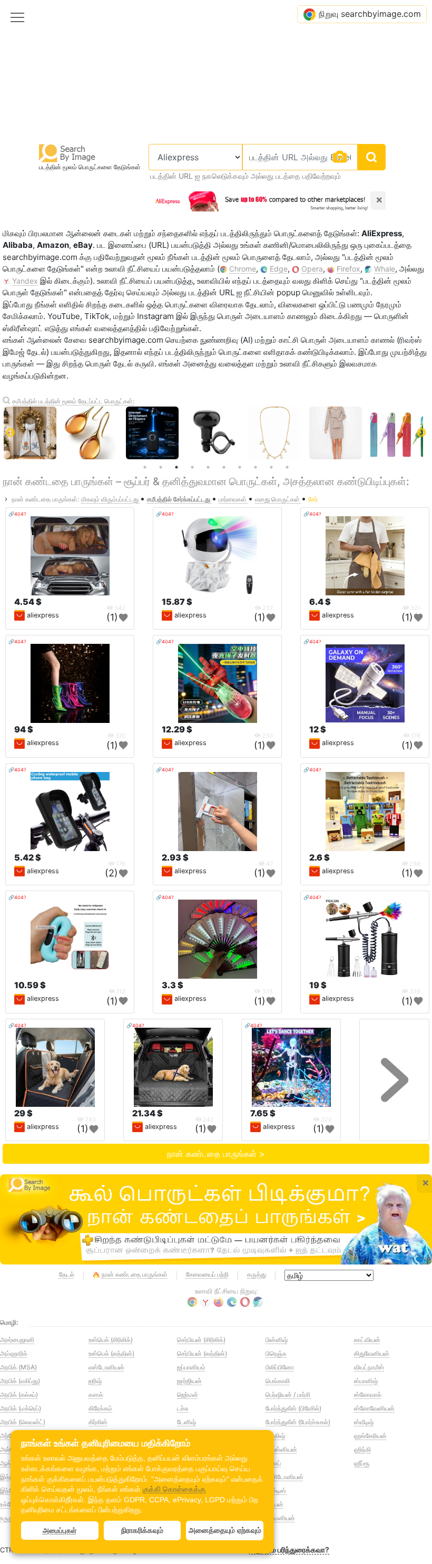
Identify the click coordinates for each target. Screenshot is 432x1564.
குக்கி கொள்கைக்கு (174, 1489)
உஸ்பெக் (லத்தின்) (111, 1353)
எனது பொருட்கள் (278, 499)
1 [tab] (145, 467)
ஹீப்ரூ (361, 1463)
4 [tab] (192, 467)
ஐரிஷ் (95, 1381)
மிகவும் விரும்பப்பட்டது (110, 499)
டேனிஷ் (186, 1422)
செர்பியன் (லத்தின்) (202, 1353)
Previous (10, 433)
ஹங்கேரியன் (370, 1436)
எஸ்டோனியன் (106, 1367)
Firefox (348, 268)
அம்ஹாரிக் (13, 1353)
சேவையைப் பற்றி (207, 1274)
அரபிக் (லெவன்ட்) (22, 1422)
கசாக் (96, 1394)
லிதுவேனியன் (371, 1353)
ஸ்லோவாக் (367, 1394)
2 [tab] (160, 467)
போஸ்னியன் (281, 1449)
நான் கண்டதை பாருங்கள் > (216, 1153)
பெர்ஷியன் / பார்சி (288, 1394)
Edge (279, 268)
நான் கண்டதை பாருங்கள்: (45, 499)
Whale (384, 268)
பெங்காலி (278, 1381)
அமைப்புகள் (59, 1530)
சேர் (313, 499)
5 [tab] (208, 467)
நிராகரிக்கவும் (142, 1530)
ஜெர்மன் (187, 1394)
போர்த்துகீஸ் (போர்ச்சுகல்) (298, 1422)
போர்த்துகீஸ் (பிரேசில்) (293, 1408)
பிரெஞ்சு (276, 1353)
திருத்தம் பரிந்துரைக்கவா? (289, 1549)
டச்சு (183, 1408)
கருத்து (256, 1274)
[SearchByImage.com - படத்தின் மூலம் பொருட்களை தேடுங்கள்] (67, 153)
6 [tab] (224, 467)
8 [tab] (255, 467)
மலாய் (273, 1463)
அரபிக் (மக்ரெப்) (20, 1408)
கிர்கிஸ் (98, 1422)
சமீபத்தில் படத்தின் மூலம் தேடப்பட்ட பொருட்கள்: (73, 401)
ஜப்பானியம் (191, 1367)
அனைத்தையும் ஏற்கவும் (225, 1530)
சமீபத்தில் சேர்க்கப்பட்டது (179, 499)
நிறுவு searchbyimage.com (370, 13)
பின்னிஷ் (277, 1340)
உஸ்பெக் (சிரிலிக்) (111, 1340)
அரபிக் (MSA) (18, 1367)
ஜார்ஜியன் (189, 1381)
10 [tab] (287, 467)
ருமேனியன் (280, 1518)
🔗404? (17, 514)
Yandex (25, 280)
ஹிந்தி (362, 1449)
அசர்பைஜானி (17, 1340)
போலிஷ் (275, 1436)
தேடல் (66, 1274)
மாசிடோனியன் (284, 1477)
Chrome (242, 268)
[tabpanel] (217, 433)
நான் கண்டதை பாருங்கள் (135, 1274)
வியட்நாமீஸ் (369, 1367)
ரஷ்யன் (274, 1504)
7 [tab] (239, 467)
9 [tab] (271, 467)
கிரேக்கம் (100, 1408)
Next (421, 433)
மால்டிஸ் (276, 1490)
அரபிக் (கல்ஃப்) (19, 1394)
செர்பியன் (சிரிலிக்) (201, 1340)
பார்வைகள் (233, 499)
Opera (312, 268)
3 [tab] (176, 467)
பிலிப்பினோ (280, 1367)
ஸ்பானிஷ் (366, 1381)
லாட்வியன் (367, 1340)
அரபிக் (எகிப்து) (20, 1381)
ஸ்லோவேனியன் (374, 1408)
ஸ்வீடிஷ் (364, 1422)
